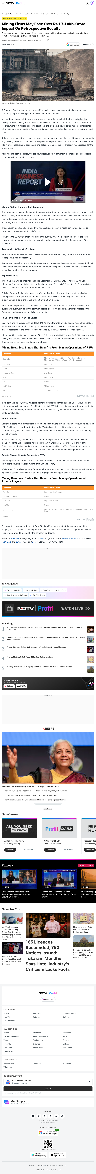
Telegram (37, 1063)
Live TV (7, 1017)
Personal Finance (70, 538)
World (6, 1040)
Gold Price (8, 1048)
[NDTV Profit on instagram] (44, 1116)
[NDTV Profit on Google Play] (38, 1155)
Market (41, 538)
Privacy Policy (51, 1165)
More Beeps (47, 809)
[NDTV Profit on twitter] (38, 1116)
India (65, 1036)
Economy (67, 1033)
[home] (15, 2)
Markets (23, 40)
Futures (36, 1017)
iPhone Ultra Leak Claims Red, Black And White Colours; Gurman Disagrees (11, 960)
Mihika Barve (13, 40)
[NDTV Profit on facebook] (32, 1116)
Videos (66, 1044)
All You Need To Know (14, 841)
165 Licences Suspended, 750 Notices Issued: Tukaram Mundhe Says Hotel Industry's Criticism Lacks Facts (48, 955)
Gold (9, 542)
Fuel (4, 542)
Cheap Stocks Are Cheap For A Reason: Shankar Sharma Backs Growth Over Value (16, 894)
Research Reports (11, 1036)
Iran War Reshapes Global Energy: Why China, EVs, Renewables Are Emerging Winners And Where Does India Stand (12, 933)
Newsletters (9, 1063)
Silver (18, 542)
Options (66, 1017)
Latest (35, 542)
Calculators (8, 1051)
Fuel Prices (67, 1048)
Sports (65, 1040)
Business (15, 538)
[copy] (93, 45)
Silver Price (38, 1048)
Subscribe (10, 850)
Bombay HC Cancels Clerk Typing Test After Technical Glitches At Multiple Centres (83, 954)
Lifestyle (7, 1044)
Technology (38, 1040)
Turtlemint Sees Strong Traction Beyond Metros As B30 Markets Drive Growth (59, 894)
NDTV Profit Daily (52, 841)
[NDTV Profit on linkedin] (50, 1116)
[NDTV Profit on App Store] (57, 1155)
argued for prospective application (70, 145)
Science (36, 1044)
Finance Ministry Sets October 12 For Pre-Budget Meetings (82, 929)
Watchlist (37, 1013)
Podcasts (67, 1063)
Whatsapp (8, 1067)
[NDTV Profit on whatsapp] (62, 1116)
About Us (31, 1165)
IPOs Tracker (9, 1021)
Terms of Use (40, 1165)
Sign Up (48, 1089)
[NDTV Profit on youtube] (56, 1116)
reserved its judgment (52, 154)
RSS (66, 1165)
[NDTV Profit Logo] (48, 992)
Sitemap (60, 1165)
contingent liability (36, 529)
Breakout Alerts (69, 1013)
